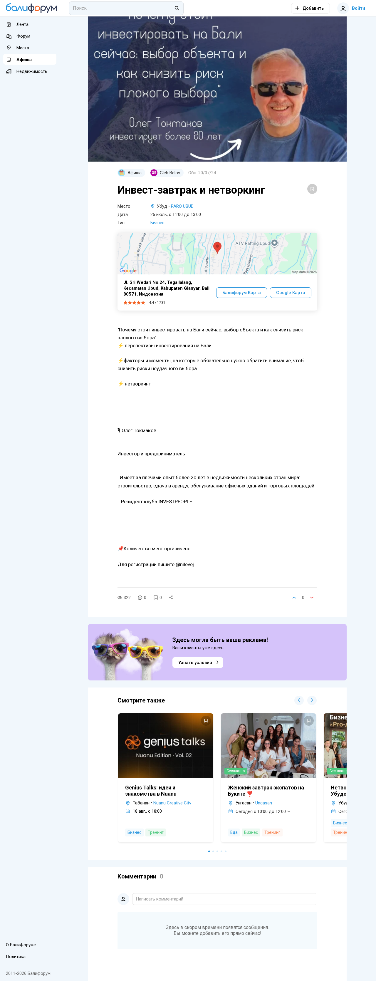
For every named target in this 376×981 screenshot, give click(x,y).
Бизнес (157, 222)
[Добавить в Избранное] (312, 189)
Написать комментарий (159, 899)
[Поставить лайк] (294, 597)
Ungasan (263, 803)
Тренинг (156, 832)
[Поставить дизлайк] (312, 597)
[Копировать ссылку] (171, 597)
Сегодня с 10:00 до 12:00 (261, 811)
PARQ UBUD (182, 206)
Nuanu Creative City (172, 803)
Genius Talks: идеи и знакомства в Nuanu (151, 790)
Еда (234, 832)
